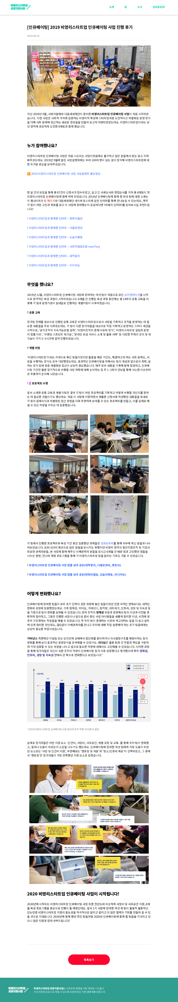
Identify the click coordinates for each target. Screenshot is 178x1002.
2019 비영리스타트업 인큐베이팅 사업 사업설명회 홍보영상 (65, 173)
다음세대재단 (159, 990)
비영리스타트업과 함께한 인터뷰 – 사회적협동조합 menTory (64, 246)
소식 (139, 7)
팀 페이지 (49, 201)
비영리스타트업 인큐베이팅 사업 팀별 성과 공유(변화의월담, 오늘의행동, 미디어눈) (77, 574)
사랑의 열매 (131, 990)
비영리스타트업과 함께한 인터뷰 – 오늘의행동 (56, 237)
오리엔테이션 (132, 295)
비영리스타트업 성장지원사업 (21, 7)
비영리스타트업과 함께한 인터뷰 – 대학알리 (54, 256)
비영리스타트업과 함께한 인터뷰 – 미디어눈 (54, 265)
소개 (111, 7)
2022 (159, 26)
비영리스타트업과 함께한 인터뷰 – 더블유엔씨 (56, 228)
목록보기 (89, 960)
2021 (159, 34)
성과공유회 (158, 7)
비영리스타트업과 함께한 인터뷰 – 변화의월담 (56, 218)
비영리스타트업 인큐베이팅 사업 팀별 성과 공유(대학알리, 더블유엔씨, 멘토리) (75, 565)
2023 (159, 18)
